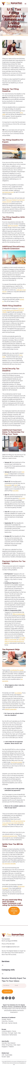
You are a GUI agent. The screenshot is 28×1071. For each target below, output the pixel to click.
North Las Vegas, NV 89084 (9, 941)
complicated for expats (16, 670)
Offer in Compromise (18, 614)
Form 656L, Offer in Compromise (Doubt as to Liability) (15, 641)
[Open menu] (26, 4)
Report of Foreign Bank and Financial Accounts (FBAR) (13, 310)
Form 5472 (22, 498)
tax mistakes (18, 693)
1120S (15, 485)
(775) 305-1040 (10, 944)
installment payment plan (9, 836)
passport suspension (10, 709)
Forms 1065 (8, 485)
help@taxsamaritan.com (12, 946)
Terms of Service (14, 1063)
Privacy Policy (6, 1063)
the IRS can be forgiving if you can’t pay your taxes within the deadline (13, 822)
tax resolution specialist (9, 863)
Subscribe (7, 991)
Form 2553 (15, 490)
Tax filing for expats (16, 762)
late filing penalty (13, 225)
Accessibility (21, 1063)
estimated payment (8, 192)
